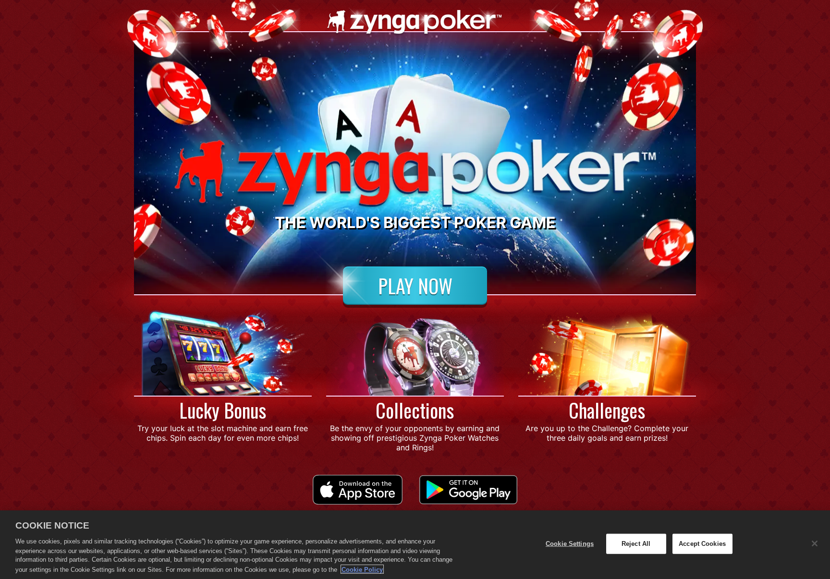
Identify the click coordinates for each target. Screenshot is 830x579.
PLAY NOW (415, 285)
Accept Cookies (702, 543)
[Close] (814, 543)
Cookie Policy (362, 569)
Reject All (636, 543)
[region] (415, 544)
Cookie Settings (570, 543)
